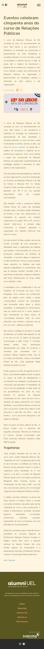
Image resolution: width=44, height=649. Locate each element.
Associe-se (22, 617)
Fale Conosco (22, 622)
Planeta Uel (22, 613)
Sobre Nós (22, 608)
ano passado (20, 147)
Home (22, 604)
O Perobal (11, 560)
